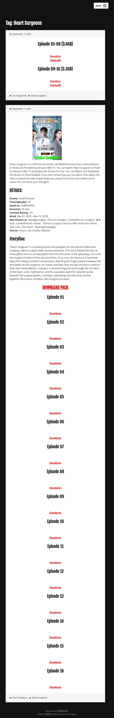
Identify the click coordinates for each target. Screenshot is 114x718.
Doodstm (55, 313)
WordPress (63, 711)
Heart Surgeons (38, 95)
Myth (47, 714)
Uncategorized (19, 95)
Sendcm (55, 56)
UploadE (55, 60)
